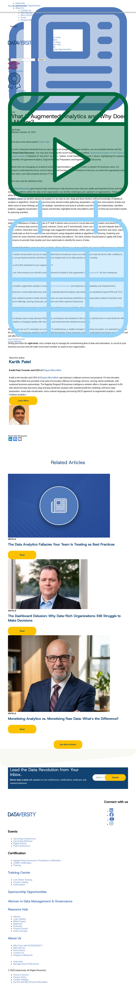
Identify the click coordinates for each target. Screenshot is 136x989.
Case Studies (19, 919)
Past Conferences (21, 846)
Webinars (17, 924)
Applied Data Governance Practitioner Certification (37, 860)
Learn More (23, 400)
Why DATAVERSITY (30, 15)
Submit (115, 777)
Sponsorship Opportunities (28, 6)
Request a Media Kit (22, 955)
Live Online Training (22, 880)
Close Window (15, 341)
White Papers (19, 921)
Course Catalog (15, 71)
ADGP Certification (17, 91)
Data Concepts (20, 931)
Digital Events (19, 843)
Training (17, 865)
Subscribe (20, 3)
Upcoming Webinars (23, 841)
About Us (19, 8)
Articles (16, 916)
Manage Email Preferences (26, 964)
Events (49, 35)
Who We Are (27, 13)
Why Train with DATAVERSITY (27, 945)
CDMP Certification (22, 863)
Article (12, 539)
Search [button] (41, 60)
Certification (51, 40)
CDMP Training (15, 199)
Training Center (53, 37)
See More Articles (68, 744)
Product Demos (20, 928)
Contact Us (26, 10)
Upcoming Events (16, 339)
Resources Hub (53, 44)
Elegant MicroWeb (52, 370)
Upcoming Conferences (24, 839)
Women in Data (53, 42)
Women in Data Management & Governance (40, 901)
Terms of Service (21, 975)
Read (22, 555)
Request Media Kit (29, 20)
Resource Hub (18, 909)
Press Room (19, 950)
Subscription (19, 884)
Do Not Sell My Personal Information (30, 982)
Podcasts (17, 926)
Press (23, 17)
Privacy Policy (20, 977)
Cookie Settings (20, 979)
